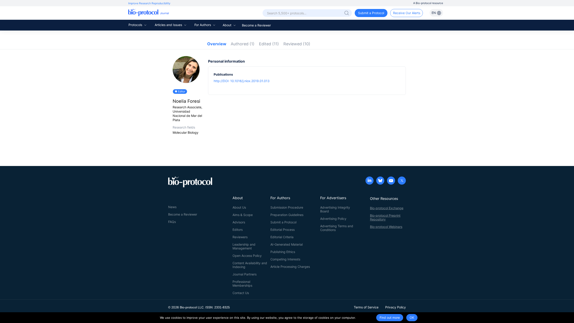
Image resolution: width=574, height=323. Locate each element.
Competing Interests (285, 259)
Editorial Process (282, 229)
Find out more (390, 317)
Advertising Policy (333, 218)
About (227, 25)
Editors (238, 229)
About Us (239, 207)
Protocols (135, 25)
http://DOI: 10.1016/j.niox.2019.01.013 (242, 81)
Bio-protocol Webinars (386, 227)
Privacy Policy (395, 307)
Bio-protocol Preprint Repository (385, 217)
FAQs (172, 222)
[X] (402, 181)
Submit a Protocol (371, 13)
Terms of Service (366, 307)
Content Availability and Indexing (250, 265)
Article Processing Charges (290, 266)
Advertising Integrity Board (335, 209)
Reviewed (296, 43)
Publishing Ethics (282, 252)
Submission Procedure (286, 207)
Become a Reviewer (256, 25)
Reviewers (240, 237)
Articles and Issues (169, 25)
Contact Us (241, 293)
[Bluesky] (380, 181)
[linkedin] (369, 181)
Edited (269, 43)
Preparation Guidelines (286, 215)
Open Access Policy (247, 256)
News (172, 207)
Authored (242, 43)
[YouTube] (391, 181)
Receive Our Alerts (406, 13)
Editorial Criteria (282, 237)
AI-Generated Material (286, 244)
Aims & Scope (243, 215)
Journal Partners (245, 274)
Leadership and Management (244, 246)
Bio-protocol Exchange (386, 208)
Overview (216, 43)
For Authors (203, 25)
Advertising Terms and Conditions (336, 228)
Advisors (239, 222)
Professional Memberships (242, 283)
